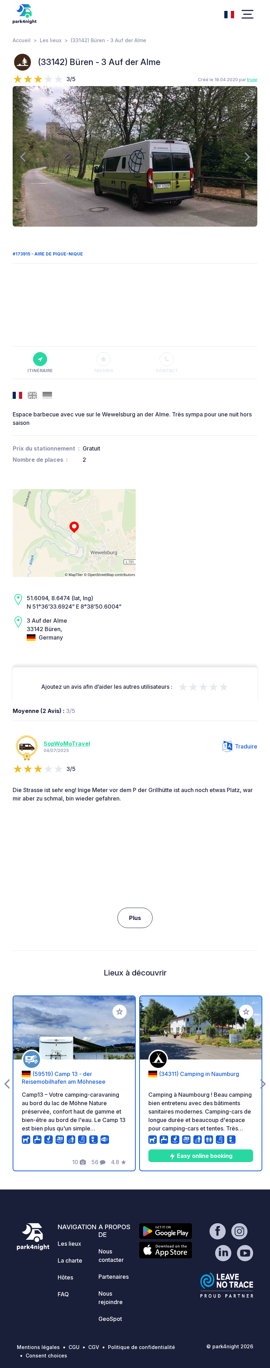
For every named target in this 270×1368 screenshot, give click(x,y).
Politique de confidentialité (141, 1347)
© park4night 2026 (229, 1346)
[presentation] (23, 156)
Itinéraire (40, 370)
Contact (167, 370)
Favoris (103, 370)
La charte (70, 1260)
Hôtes (65, 1277)
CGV (93, 1347)
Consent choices (46, 1356)
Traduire (246, 746)
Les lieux (51, 40)
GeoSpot (110, 1318)
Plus (135, 917)
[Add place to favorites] (119, 1012)
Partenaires (113, 1276)
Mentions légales (38, 1347)
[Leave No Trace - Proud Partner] (226, 1285)
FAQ (63, 1294)
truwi (252, 79)
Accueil (22, 40)
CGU (74, 1347)
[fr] (229, 14)
